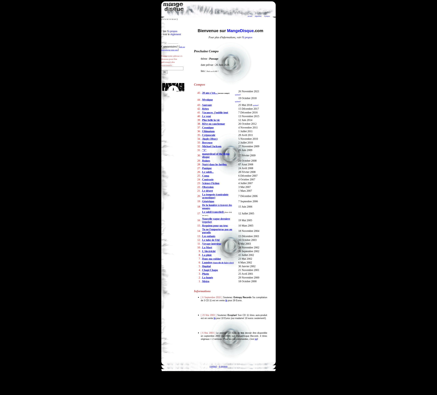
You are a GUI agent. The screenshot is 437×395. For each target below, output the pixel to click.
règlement (175, 34)
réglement (258, 16)
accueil (250, 16)
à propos (267, 16)
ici (256, 339)
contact (213, 366)
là (226, 300)
